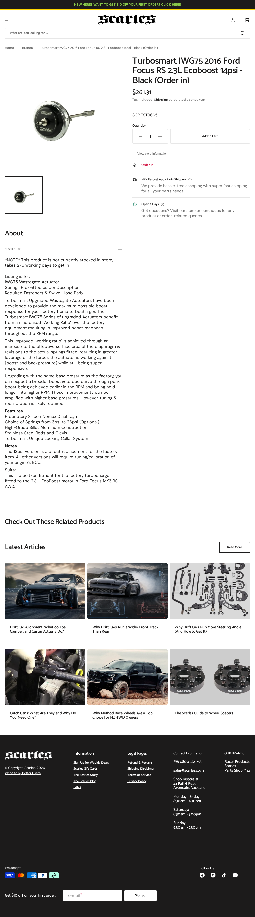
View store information (152, 153)
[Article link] (45, 602)
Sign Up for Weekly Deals (91, 763)
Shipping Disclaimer (141, 768)
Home (9, 48)
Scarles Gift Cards (85, 768)
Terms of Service (139, 775)
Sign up (140, 895)
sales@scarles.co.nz (188, 770)
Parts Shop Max (237, 770)
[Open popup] (190, 179)
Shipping (161, 100)
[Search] (243, 33)
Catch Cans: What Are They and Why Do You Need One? (43, 715)
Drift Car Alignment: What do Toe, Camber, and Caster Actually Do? (38, 629)
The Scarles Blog (84, 781)
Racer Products (237, 761)
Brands (27, 48)
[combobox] (127, 33)
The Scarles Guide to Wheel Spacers (204, 713)
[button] (6, 19)
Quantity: (139, 126)
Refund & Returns (140, 763)
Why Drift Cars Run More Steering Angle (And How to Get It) (208, 629)
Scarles (29, 768)
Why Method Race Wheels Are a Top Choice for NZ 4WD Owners (122, 715)
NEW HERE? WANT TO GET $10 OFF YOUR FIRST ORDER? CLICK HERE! (127, 4)
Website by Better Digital (23, 773)
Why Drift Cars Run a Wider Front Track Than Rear (125, 629)
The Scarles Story (85, 775)
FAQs (77, 787)
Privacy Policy (137, 781)
